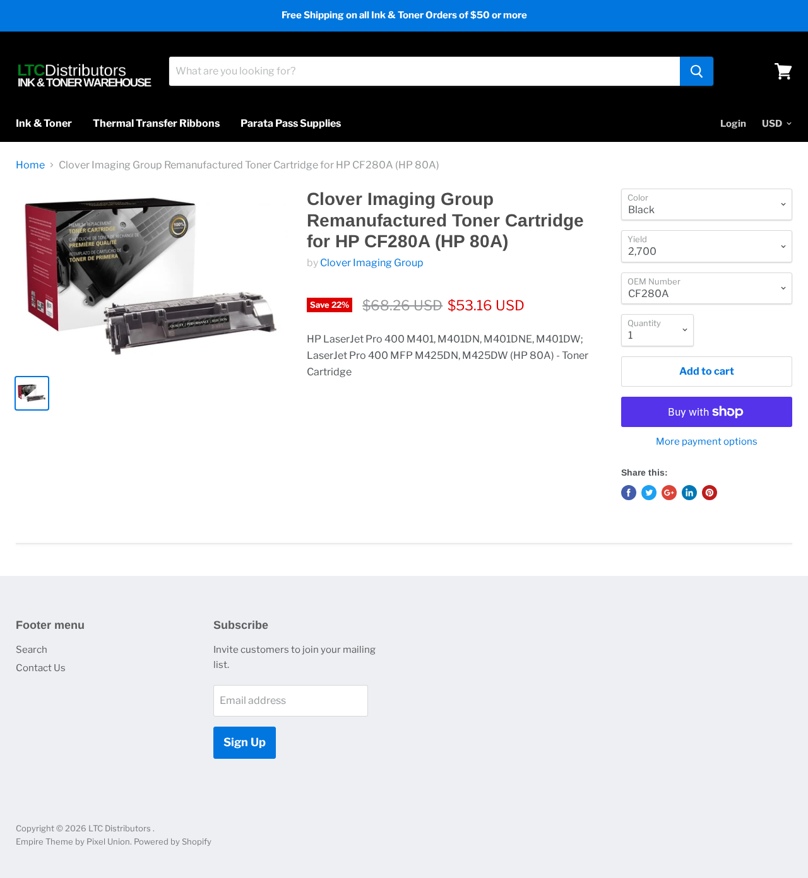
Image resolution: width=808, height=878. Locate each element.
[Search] (696, 71)
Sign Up (244, 742)
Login (733, 123)
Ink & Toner (44, 123)
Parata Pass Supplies (291, 123)
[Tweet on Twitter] (648, 492)
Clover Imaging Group (372, 263)
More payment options (707, 441)
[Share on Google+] (669, 492)
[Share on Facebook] (628, 492)
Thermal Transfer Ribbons (156, 123)
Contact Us (41, 668)
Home (30, 165)
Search (31, 649)
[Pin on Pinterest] (709, 492)
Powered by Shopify (172, 841)
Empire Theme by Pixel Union (73, 841)
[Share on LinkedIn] (689, 492)
